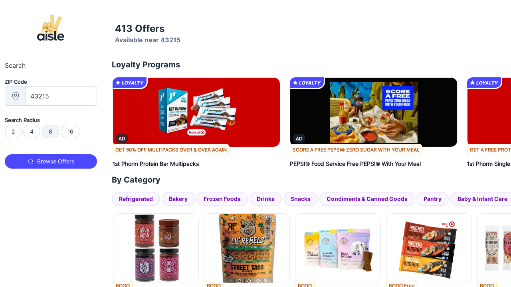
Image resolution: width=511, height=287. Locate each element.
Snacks (301, 198)
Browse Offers (55, 161)
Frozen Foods (222, 198)
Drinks (266, 198)
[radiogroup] (51, 131)
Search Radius (22, 120)
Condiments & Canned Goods (367, 198)
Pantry (433, 198)
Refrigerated (136, 198)
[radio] (13, 131)
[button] (196, 158)
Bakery (178, 198)
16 (70, 131)
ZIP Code (16, 82)
